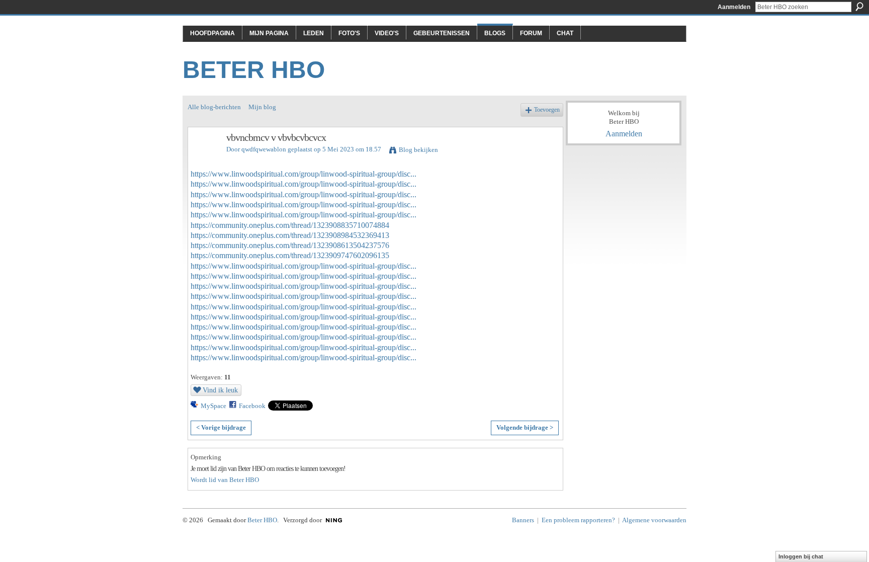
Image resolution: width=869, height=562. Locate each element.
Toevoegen (547, 110)
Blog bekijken (418, 149)
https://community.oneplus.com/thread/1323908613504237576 (290, 245)
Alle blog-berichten (214, 107)
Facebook (252, 406)
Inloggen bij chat (800, 556)
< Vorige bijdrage (221, 427)
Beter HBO (254, 69)
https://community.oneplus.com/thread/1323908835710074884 (290, 225)
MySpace (213, 406)
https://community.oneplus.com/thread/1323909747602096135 (290, 255)
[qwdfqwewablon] (204, 159)
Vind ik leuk (220, 390)
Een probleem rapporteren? (578, 520)
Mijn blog (262, 107)
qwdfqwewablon (263, 149)
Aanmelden (734, 7)
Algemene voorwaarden (654, 520)
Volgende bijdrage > (524, 427)
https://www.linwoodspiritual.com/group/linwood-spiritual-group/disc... (303, 174)
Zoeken (859, 6)
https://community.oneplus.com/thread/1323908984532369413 (290, 235)
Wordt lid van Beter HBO (225, 480)
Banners (523, 520)
